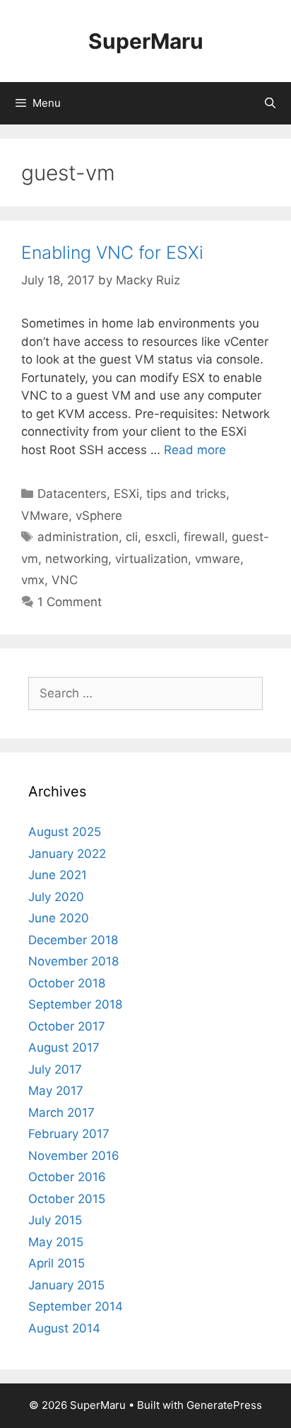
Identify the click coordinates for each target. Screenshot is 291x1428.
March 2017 (61, 1112)
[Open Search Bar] (270, 103)
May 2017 (55, 1091)
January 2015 (66, 1285)
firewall (204, 537)
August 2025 (64, 832)
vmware (217, 559)
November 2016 (73, 1156)
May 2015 (55, 1242)
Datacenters (72, 494)
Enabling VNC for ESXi (112, 252)
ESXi (126, 494)
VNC (65, 580)
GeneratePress (224, 1405)
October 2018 (66, 983)
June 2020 (58, 918)
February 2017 (68, 1134)
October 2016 (67, 1177)
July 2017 (55, 1069)
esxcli (161, 537)
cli (132, 537)
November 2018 (73, 961)
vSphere (99, 516)
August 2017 (64, 1047)
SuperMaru (145, 41)
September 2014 (75, 1306)
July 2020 (56, 897)
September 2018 (75, 1004)
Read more (195, 450)
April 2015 (56, 1263)
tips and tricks (186, 494)
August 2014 (64, 1328)
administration (78, 537)
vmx (32, 580)
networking (76, 559)
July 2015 (55, 1220)
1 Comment (69, 602)
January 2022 (67, 854)
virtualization (151, 559)
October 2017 (66, 1026)
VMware (45, 516)
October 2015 (66, 1199)
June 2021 (57, 875)
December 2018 (73, 940)
